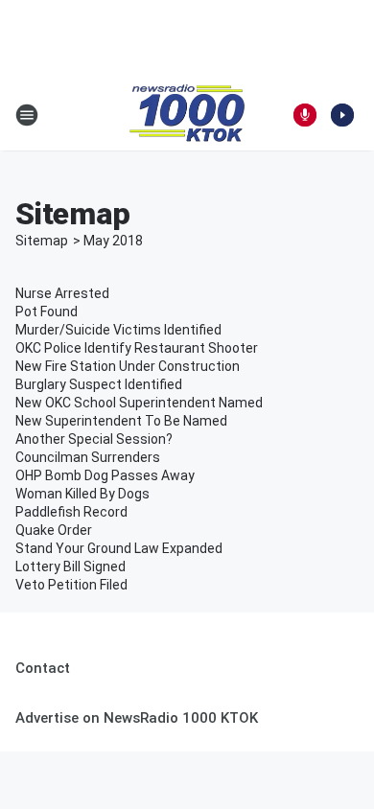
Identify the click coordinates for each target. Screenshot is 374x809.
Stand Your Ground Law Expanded (118, 548)
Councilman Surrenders (87, 457)
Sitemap (41, 240)
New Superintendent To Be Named (121, 420)
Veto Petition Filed (71, 584)
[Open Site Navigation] (26, 115)
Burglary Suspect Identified (98, 384)
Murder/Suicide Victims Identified (118, 329)
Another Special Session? (94, 439)
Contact (42, 668)
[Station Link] (187, 115)
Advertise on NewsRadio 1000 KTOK (136, 718)
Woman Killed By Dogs (82, 493)
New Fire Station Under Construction (127, 366)
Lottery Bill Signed (70, 566)
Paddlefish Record (71, 512)
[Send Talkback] (304, 115)
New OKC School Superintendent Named (139, 402)
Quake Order (53, 530)
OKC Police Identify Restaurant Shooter (136, 348)
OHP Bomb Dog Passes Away (105, 475)
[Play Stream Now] (342, 115)
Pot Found (46, 311)
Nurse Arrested (62, 293)
